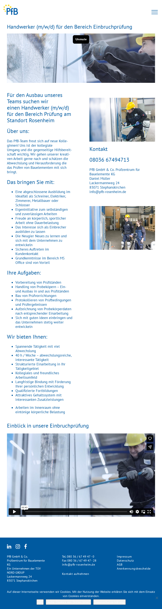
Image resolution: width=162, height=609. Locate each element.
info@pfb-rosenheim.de (107, 192)
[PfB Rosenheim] (11, 10)
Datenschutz (125, 560)
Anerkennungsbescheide (134, 568)
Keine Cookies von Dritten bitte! (68, 602)
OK (40, 602)
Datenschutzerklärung (109, 602)
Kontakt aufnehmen (75, 574)
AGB (120, 564)
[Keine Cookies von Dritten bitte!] (157, 598)
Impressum (124, 556)
